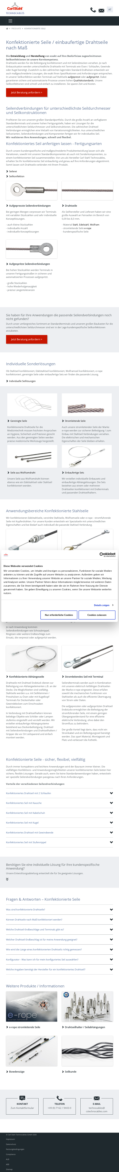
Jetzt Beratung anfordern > (26, 92)
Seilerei (13, 171)
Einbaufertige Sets (74, 472)
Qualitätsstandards (83, 80)
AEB (7, 1164)
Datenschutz (11, 1144)
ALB (7, 1159)
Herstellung (37, 55)
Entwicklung (18, 55)
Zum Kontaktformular (22, 1105)
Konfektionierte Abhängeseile (26, 676)
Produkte (16, 28)
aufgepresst (74, 76)
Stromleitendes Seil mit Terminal (84, 676)
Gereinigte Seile (18, 420)
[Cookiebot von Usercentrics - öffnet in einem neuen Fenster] (101, 554)
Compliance (10, 1154)
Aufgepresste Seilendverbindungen (30, 205)
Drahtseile (71, 205)
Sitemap (9, 1169)
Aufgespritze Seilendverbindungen (29, 264)
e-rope (87, 228)
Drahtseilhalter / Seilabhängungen (85, 1027)
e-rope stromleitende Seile (24, 1027)
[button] (110, 10)
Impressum (10, 1139)
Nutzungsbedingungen (15, 1149)
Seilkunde (70, 1071)
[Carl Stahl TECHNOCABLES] (16, 8)
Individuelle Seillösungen (22, 381)
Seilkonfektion (16, 176)
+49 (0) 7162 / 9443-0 (59, 1105)
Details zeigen (101, 605)
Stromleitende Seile (75, 420)
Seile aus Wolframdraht (22, 472)
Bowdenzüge (16, 1071)
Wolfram (94, 224)
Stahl (75, 224)
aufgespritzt (92, 76)
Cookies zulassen (96, 615)
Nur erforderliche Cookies (59, 615)
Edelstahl (84, 224)
